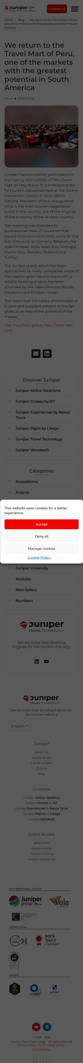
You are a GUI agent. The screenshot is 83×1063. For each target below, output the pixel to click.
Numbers (24, 601)
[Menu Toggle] (75, 9)
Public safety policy (51, 1045)
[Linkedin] (47, 1027)
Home (8, 19)
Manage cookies (41, 548)
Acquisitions (27, 481)
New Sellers (26, 590)
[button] (36, 353)
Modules (23, 579)
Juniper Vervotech (32, 450)
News (8, 98)
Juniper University (32, 568)
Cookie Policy (39, 557)
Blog (21, 19)
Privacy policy (26, 1045)
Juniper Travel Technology (39, 439)
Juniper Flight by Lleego (37, 428)
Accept (42, 524)
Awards (22, 492)
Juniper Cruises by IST (35, 401)
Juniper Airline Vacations (38, 390)
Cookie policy (41, 1049)
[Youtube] (36, 1027)
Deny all (41, 536)
